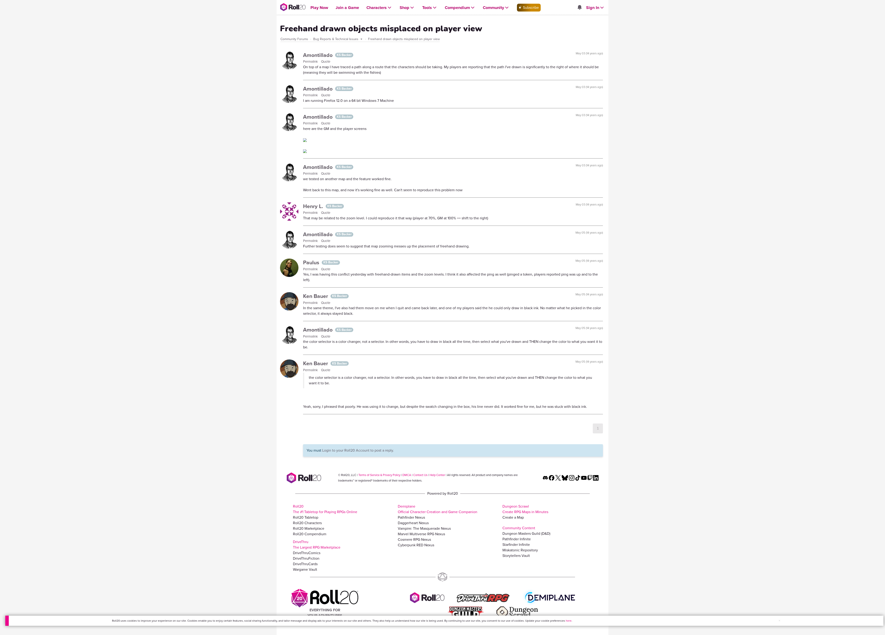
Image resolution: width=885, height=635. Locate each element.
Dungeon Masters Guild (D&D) (526, 533)
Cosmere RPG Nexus (414, 539)
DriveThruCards (305, 564)
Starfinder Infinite (516, 544)
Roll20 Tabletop (305, 517)
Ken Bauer (316, 296)
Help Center (437, 475)
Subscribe (530, 7)
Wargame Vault (305, 569)
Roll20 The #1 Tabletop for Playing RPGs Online (325, 509)
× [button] (779, 620)
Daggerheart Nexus (413, 523)
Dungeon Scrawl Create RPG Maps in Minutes (525, 509)
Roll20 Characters (307, 523)
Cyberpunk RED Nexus (416, 545)
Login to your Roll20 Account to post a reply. (358, 450)
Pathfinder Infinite (516, 539)
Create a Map (513, 517)
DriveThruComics (306, 553)
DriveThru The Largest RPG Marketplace (316, 544)
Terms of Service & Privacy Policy (379, 475)
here (569, 621)
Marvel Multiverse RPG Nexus (421, 534)
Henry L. (313, 206)
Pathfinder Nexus (411, 517)
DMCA (406, 475)
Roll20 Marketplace (308, 528)
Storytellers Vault (516, 555)
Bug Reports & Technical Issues (336, 39)
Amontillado (318, 55)
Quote (325, 61)
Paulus (312, 262)
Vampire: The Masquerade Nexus (424, 528)
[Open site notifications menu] (579, 8)
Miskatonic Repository (520, 550)
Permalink (311, 61)
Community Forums (294, 39)
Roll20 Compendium (309, 534)
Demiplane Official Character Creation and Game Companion (437, 509)
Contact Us (420, 475)
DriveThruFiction (306, 558)
